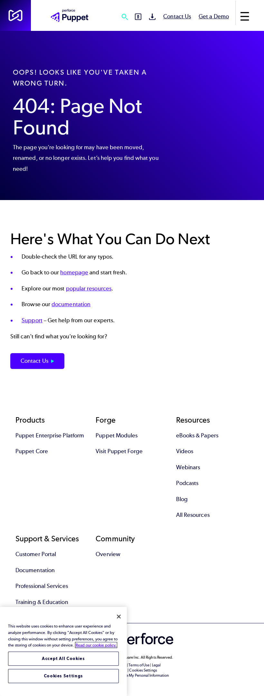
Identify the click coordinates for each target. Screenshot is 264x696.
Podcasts (187, 483)
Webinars (188, 467)
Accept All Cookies (63, 658)
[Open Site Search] (124, 17)
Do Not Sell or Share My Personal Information (132, 675)
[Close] (119, 616)
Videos (184, 451)
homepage (74, 272)
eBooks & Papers (197, 435)
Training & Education (41, 602)
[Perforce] (15, 15)
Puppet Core (31, 451)
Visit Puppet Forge (119, 451)
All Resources (193, 514)
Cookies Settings (63, 675)
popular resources (88, 288)
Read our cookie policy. (96, 645)
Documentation (35, 570)
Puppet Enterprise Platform (49, 435)
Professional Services (41, 586)
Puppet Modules (116, 435)
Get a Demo (214, 16)
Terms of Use (138, 665)
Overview (108, 554)
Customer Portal (35, 554)
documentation (71, 304)
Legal (156, 665)
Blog (182, 499)
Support (32, 320)
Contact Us (177, 16)
